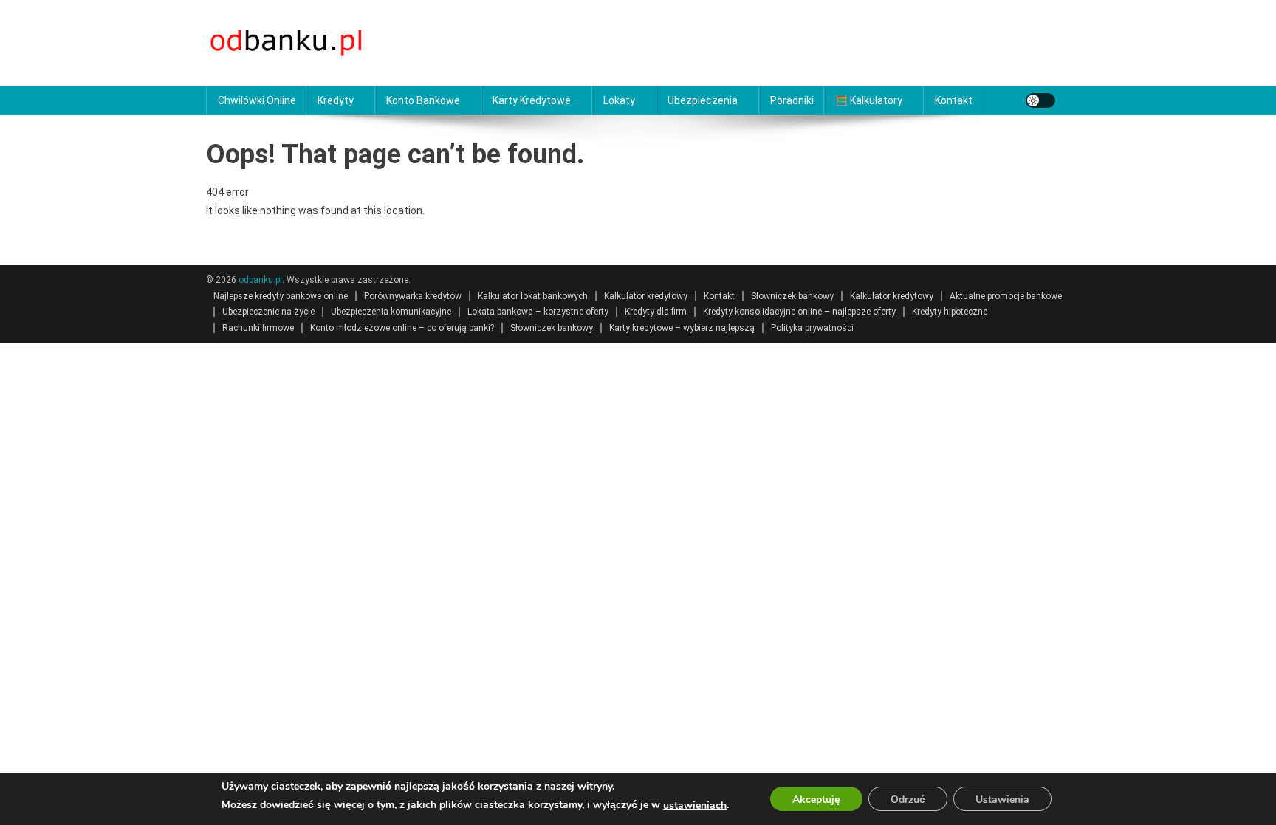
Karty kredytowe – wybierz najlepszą (682, 328)
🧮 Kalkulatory (868, 100)
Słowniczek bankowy (792, 296)
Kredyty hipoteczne (949, 312)
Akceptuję (816, 800)
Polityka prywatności (812, 328)
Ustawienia (1002, 800)
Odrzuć (908, 800)
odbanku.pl (260, 280)
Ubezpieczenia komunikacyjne (391, 312)
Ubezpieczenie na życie (268, 312)
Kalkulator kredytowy (645, 296)
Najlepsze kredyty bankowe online (280, 296)
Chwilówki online (257, 100)
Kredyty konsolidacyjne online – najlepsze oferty (799, 312)
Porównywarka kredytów (413, 296)
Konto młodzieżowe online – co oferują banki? (402, 328)
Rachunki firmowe (258, 328)
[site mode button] (1040, 100)
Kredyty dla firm (656, 312)
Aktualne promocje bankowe (1006, 296)
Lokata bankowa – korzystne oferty (537, 312)
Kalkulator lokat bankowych (533, 296)
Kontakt (954, 100)
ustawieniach (695, 805)
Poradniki (792, 100)
